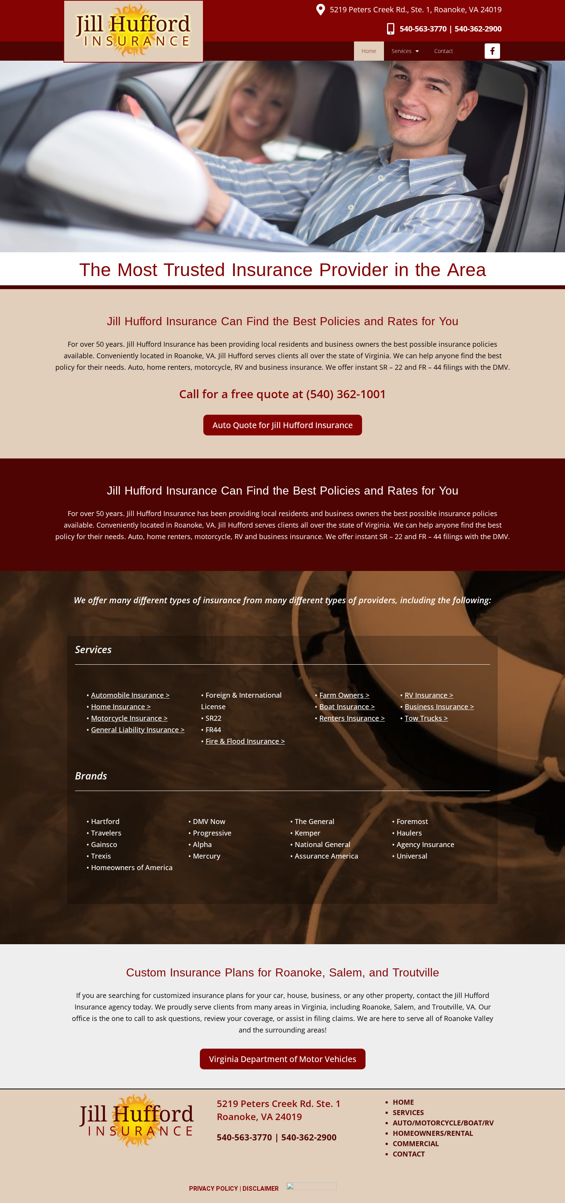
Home (369, 51)
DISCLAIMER (261, 1188)
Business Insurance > (439, 706)
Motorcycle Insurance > (129, 718)
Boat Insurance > (347, 706)
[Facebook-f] (492, 51)
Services (402, 51)
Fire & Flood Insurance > (245, 741)
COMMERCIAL (416, 1143)
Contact (443, 51)
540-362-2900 (309, 1137)
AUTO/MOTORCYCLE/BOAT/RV (443, 1122)
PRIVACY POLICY (213, 1188)
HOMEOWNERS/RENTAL (433, 1133)
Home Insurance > (121, 706)
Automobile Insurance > (130, 695)
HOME (403, 1102)
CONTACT (409, 1153)
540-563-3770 (244, 1137)
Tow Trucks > (426, 718)
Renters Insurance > (352, 718)
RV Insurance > (429, 695)
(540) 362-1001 (346, 394)
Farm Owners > (344, 695)
